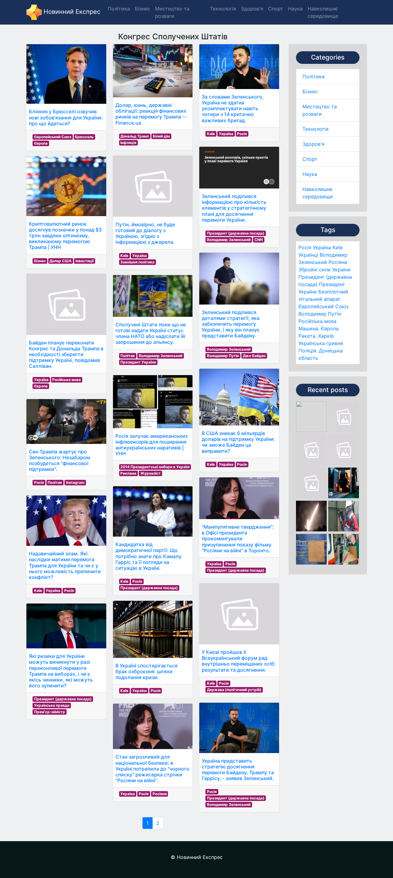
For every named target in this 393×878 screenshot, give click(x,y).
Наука (309, 174)
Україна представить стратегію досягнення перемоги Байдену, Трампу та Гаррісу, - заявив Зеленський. (238, 770)
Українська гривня (320, 343)
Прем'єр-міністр (49, 711)
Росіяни (338, 262)
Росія (304, 247)
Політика (313, 76)
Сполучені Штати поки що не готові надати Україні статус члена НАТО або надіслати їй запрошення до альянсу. (150, 333)
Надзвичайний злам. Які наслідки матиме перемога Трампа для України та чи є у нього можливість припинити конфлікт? (65, 565)
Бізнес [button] (142, 9)
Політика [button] (119, 9)
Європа (330, 328)
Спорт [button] (275, 9)
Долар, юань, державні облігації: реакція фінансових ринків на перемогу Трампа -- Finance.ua (151, 114)
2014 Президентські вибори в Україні (154, 466)
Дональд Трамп (134, 136)
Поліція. (307, 351)
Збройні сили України (324, 269)
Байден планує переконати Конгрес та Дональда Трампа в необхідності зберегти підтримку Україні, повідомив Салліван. (66, 354)
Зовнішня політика (137, 262)
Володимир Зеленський (160, 355)
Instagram (75, 482)
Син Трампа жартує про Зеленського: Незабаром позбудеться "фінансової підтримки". (59, 460)
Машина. (308, 328)
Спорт (309, 159)
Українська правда (51, 705)
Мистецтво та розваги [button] (172, 12)
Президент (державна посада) (62, 699)
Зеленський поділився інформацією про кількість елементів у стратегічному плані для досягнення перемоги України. (234, 208)
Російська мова (317, 321)
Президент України (138, 362)
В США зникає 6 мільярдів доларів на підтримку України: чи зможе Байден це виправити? (238, 442)
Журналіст (150, 473)
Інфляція (128, 142)
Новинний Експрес (71, 11)
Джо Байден (254, 355)
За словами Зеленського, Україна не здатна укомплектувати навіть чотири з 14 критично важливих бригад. (233, 108)
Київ (338, 247)
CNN (259, 239)
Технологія (315, 129)
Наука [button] (295, 9)
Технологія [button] (223, 9)
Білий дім (161, 136)
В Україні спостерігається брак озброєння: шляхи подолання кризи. (146, 671)
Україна (322, 247)
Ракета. (307, 336)
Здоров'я (313, 144)
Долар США (60, 260)
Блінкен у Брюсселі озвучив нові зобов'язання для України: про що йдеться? (66, 117)
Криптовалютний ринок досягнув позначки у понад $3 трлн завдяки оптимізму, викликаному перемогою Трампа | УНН (65, 236)
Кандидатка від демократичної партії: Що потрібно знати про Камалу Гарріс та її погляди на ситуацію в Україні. (148, 556)
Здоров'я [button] (252, 9)
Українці (308, 255)
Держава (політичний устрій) (234, 689)
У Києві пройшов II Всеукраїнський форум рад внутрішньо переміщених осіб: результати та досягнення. (239, 661)
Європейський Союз (323, 306)
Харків (326, 336)
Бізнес (310, 91)
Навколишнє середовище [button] (323, 12)
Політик (55, 482)
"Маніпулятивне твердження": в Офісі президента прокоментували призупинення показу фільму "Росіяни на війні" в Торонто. (238, 539)
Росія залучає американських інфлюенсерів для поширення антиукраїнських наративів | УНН (151, 445)
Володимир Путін (319, 314)
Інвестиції (85, 260)
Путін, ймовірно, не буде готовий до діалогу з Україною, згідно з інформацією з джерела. (145, 233)
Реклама (128, 473)
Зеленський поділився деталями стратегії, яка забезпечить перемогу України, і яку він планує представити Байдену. (231, 324)
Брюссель (84, 136)
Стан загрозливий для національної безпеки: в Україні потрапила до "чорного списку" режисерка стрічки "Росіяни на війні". (152, 768)
